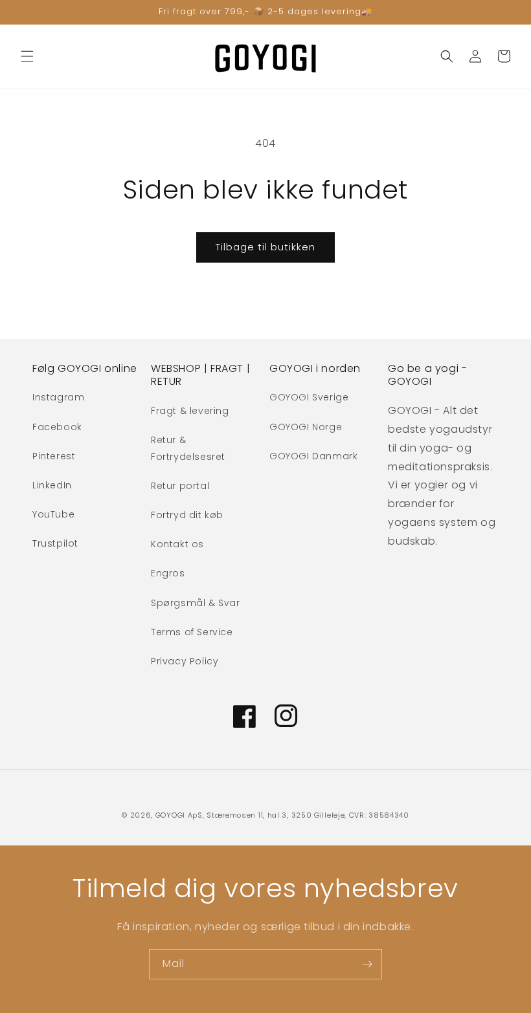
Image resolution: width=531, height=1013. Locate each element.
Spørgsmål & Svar (195, 602)
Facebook (57, 426)
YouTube (53, 514)
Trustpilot (55, 543)
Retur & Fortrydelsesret (188, 448)
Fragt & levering (190, 410)
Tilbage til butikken (265, 247)
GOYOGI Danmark (313, 456)
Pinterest (53, 456)
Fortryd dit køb (187, 514)
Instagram (58, 397)
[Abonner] (367, 964)
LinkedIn (52, 485)
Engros (168, 573)
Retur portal (180, 485)
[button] (27, 56)
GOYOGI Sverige (308, 397)
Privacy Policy (184, 661)
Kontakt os (177, 544)
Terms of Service (192, 632)
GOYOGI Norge (305, 426)
